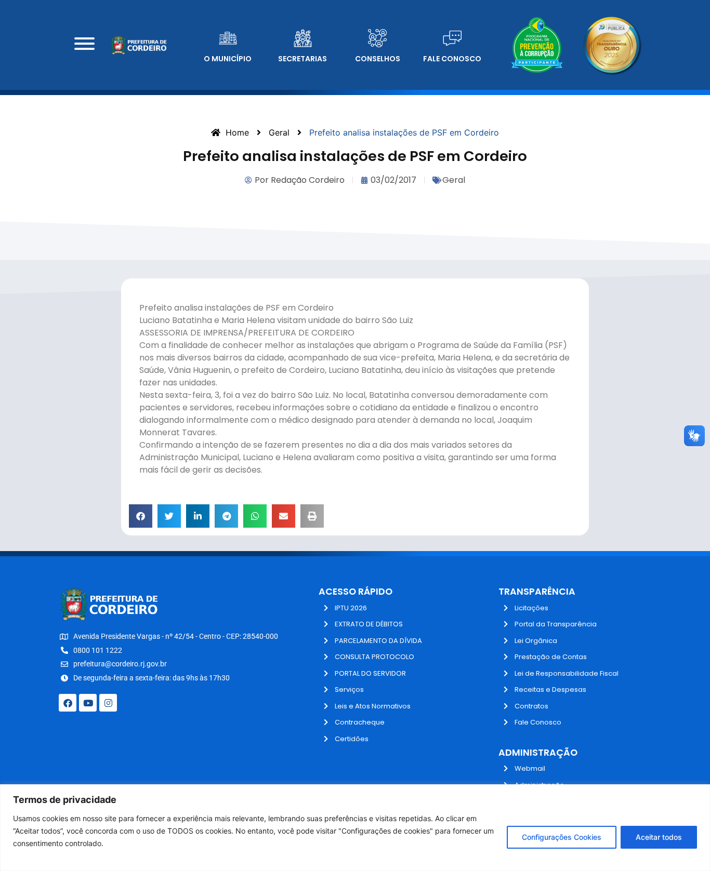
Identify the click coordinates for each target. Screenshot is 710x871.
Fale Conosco (452, 58)
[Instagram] (108, 703)
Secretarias (302, 58)
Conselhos (377, 58)
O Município (228, 58)
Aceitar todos (659, 837)
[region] (355, 827)
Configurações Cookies (561, 837)
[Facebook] (67, 703)
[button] (140, 516)
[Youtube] (88, 703)
